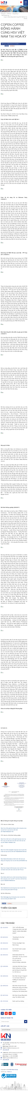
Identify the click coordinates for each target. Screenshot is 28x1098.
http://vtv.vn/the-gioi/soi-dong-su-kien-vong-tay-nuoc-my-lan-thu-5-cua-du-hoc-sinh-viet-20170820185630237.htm (14, 829)
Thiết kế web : (4, 1071)
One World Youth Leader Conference (14, 950)
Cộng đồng (15, 13)
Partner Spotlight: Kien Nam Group (13, 944)
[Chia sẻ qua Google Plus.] (12, 45)
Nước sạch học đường (13, 1001)
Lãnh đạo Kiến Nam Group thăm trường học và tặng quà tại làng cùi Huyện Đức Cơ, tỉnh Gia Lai (14, 969)
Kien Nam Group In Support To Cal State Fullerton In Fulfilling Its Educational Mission (14, 978)
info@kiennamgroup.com (12, 1048)
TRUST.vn (9, 1071)
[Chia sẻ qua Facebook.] (7, 45)
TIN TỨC (9, 13)
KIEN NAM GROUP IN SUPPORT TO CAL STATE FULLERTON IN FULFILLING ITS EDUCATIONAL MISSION (14, 958)
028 (10, 1046)
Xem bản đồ (6, 1049)
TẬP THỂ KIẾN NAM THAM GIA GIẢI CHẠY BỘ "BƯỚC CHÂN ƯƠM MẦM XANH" (14, 930)
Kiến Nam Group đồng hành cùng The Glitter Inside (14, 996)
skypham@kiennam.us (12, 1057)
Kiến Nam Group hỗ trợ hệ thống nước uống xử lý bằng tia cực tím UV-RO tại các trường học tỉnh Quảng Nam (14, 988)
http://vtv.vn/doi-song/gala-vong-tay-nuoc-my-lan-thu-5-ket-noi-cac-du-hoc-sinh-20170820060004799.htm (14, 850)
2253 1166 (13, 1046)
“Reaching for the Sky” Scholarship (13, 938)
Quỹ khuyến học (5, 15)
